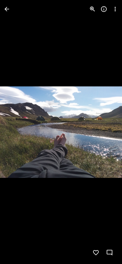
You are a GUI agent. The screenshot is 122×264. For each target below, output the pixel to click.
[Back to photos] (7, 9)
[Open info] (104, 9)
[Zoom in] (92, 9)
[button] (16, 132)
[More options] (115, 9)
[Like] (95, 252)
